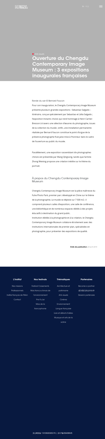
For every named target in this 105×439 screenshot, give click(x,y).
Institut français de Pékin (17, 295)
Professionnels (17, 290)
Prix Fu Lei (40, 299)
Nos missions (17, 286)
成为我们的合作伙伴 (86, 290)
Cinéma (63, 299)
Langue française (63, 308)
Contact (17, 299)
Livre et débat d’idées (63, 313)
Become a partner (86, 286)
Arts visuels (63, 295)
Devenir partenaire (86, 295)
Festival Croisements (40, 286)
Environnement (63, 304)
